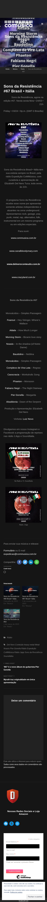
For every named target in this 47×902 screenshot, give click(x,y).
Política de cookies (16, 892)
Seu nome (10, 854)
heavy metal (29, 645)
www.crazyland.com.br (23, 277)
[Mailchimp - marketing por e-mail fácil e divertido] (23, 879)
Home (8, 69)
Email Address (12, 842)
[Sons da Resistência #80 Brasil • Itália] (12, 590)
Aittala (13, 330)
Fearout (11, 320)
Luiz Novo (28, 419)
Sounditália (8, 656)
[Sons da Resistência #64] (12, 613)
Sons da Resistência (33, 652)
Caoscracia (13, 374)
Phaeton (17, 381)
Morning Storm (13, 337)
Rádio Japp (19, 652)
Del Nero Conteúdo (15, 645)
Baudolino (18, 354)
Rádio (23, 69)
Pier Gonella (17, 395)
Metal (37, 645)
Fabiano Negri (12, 388)
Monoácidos (12, 361)
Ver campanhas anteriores (16, 865)
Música (15, 69)
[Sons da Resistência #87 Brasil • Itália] (30, 590)
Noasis (9, 344)
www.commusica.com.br (23, 238)
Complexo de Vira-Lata (18, 368)
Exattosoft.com (23, 901)
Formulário (9, 550)
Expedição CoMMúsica (25, 49)
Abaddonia (12, 402)
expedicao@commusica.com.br (20, 554)
